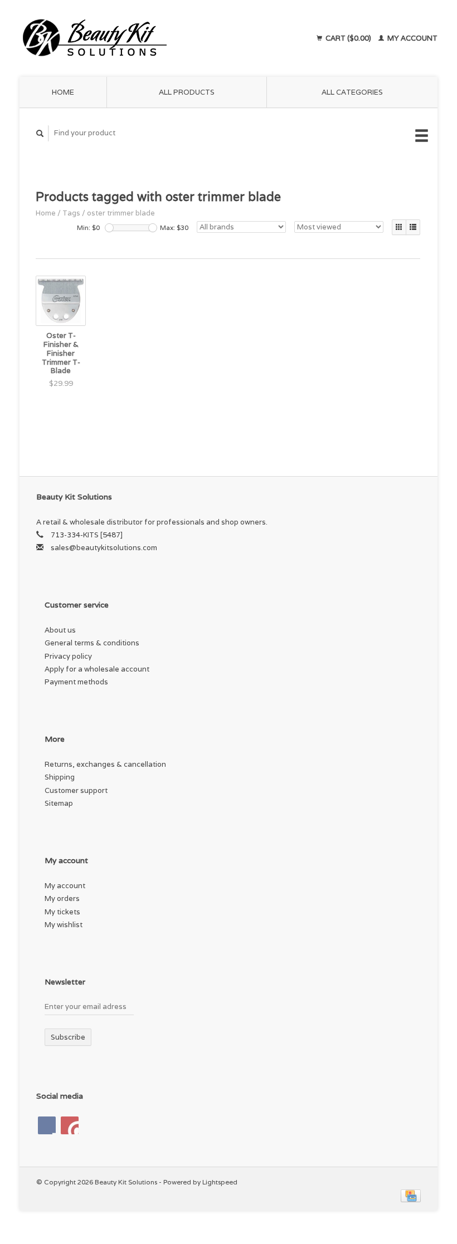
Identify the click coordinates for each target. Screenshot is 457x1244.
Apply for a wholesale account (97, 669)
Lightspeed (219, 1182)
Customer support (76, 790)
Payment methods (76, 682)
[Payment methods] (411, 1194)
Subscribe (68, 1037)
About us (60, 630)
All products (187, 92)
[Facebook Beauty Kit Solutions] (47, 1125)
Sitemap (59, 803)
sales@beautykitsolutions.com (104, 547)
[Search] (40, 133)
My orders (62, 898)
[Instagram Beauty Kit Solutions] (70, 1125)
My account (411, 38)
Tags (71, 213)
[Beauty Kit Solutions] (135, 38)
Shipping (60, 777)
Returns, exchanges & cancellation (105, 764)
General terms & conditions (92, 643)
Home (63, 92)
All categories (352, 92)
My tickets (62, 912)
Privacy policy (68, 656)
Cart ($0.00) (348, 38)
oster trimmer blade (121, 213)
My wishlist (63, 924)
